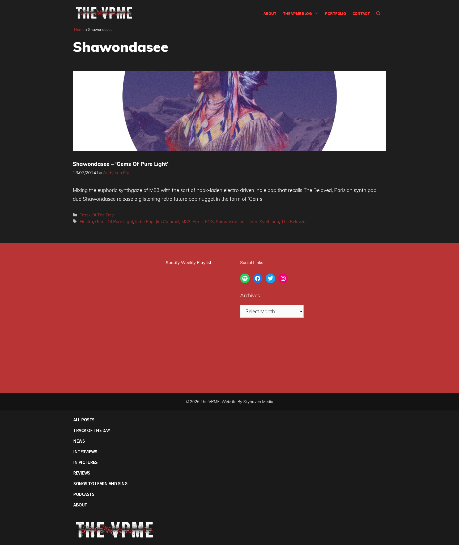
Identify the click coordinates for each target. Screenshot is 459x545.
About (270, 13)
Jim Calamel (167, 221)
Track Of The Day (97, 214)
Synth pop (269, 221)
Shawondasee (230, 221)
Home (79, 29)
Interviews (85, 451)
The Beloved (293, 221)
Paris (198, 221)
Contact (361, 13)
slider (251, 221)
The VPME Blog (297, 13)
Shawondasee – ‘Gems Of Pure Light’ (120, 164)
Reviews (81, 473)
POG (209, 221)
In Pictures (85, 462)
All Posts (84, 420)
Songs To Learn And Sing (100, 483)
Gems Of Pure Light (114, 221)
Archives (250, 295)
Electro (86, 221)
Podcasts (83, 494)
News (79, 441)
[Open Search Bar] (378, 13)
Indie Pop (144, 221)
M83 (185, 221)
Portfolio (335, 13)
